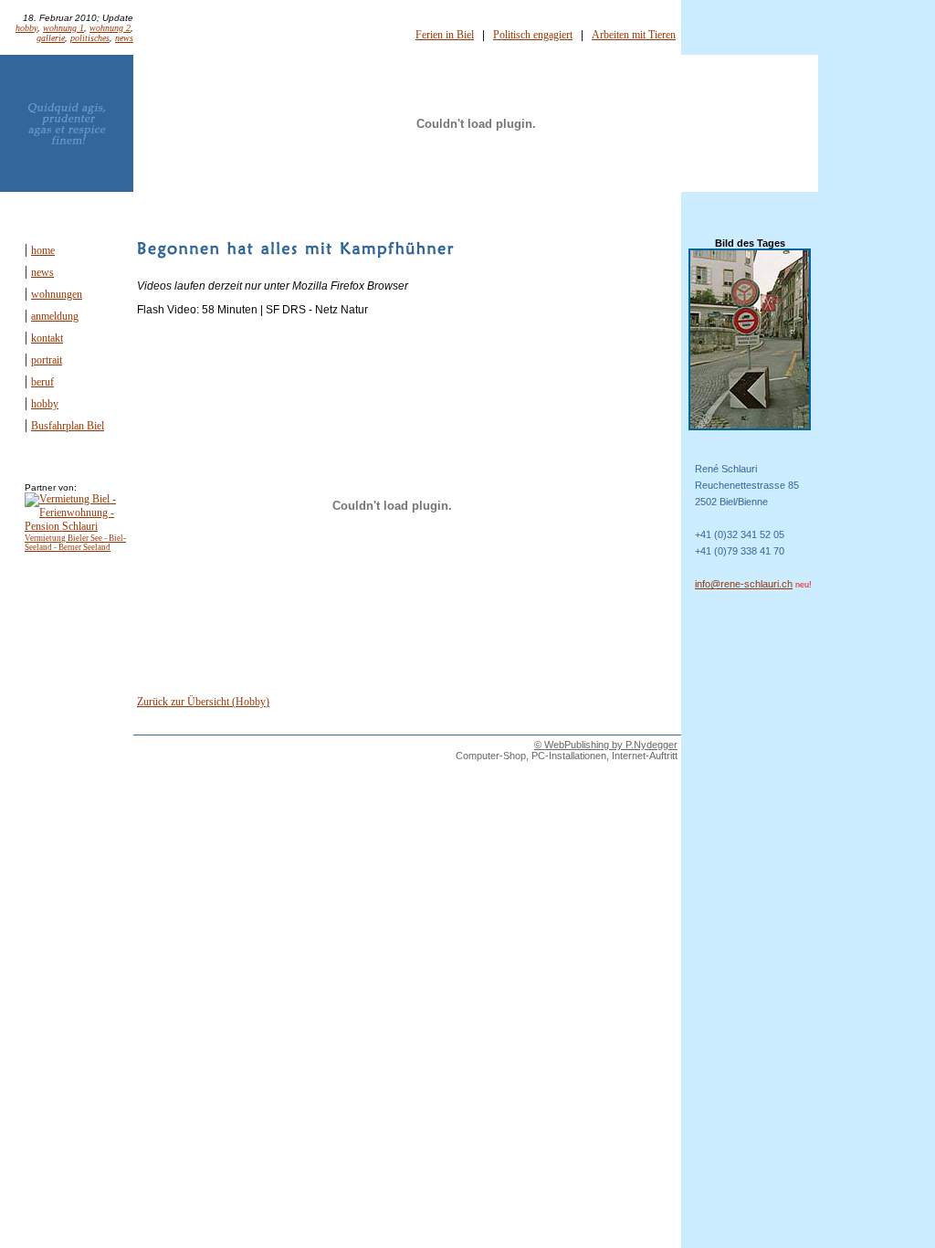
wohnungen (56, 294)
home (43, 250)
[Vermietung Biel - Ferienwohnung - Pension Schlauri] (77, 526)
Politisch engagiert (533, 34)
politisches (90, 38)
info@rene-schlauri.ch (744, 583)
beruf (42, 381)
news (124, 38)
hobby (26, 28)
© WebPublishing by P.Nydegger (606, 744)
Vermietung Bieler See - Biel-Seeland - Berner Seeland (75, 543)
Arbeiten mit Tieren (634, 34)
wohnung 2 (110, 28)
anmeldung (55, 316)
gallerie (51, 38)
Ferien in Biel (444, 34)
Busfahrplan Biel (67, 425)
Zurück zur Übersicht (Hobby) (203, 701)
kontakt (47, 338)
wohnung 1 (63, 28)
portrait (46, 360)
